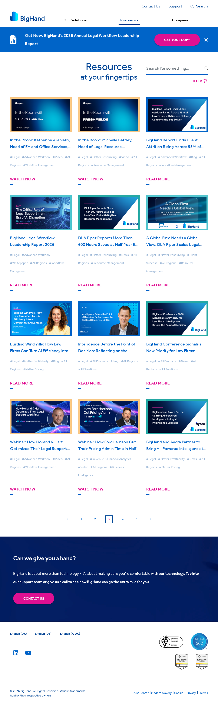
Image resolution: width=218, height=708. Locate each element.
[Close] (206, 40)
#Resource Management (107, 165)
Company (180, 20)
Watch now (22, 179)
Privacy (191, 693)
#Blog (193, 157)
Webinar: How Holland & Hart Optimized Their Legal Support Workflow (38, 448)
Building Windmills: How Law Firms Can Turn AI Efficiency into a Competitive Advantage (40, 350)
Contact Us (33, 598)
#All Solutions (87, 369)
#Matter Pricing (33, 369)
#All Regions (38, 263)
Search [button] (202, 6)
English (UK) (18, 633)
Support (175, 6)
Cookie (178, 693)
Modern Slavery (161, 693)
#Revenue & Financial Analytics (110, 459)
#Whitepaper (19, 263)
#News (124, 255)
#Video (58, 157)
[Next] (150, 519)
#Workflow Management (39, 165)
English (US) (43, 633)
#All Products (99, 361)
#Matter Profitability (35, 361)
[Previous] (67, 519)
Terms (204, 693)
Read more (158, 179)
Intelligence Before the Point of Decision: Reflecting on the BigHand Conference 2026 (106, 350)
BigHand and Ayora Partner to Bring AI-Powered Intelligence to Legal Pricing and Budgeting (175, 448)
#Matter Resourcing (103, 157)
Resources (129, 20)
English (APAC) (70, 633)
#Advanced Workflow (36, 157)
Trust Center (140, 693)
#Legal (15, 157)
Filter (197, 80)
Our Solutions (75, 20)
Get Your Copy (177, 40)
